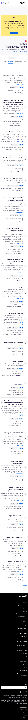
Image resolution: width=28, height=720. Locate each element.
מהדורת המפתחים (22, 645)
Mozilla (23, 596)
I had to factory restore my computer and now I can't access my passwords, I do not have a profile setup (12, 402)
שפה (26, 684)
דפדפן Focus (23, 636)
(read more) (20, 84)
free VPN (20, 287)
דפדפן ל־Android (22, 631)
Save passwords (11, 527)
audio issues (19, 73)
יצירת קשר (24, 717)
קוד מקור (24, 608)
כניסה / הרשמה (23, 665)
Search (9, 3)
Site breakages (12, 551)
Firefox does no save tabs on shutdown (17, 462)
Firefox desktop (22, 628)
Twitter (25, 611)
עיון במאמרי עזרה (22, 616)
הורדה (25, 625)
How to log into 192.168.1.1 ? (15, 313)
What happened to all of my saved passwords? (16, 516)
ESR (15, 147)
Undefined (13, 168)
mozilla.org (23, 707)
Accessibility (12, 390)
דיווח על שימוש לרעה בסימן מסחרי (18, 606)
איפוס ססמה (23, 670)
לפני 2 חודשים (10, 94)
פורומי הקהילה (21, 9)
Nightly (25, 653)
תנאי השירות (23, 709)
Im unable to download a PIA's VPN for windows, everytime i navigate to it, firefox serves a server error (13, 102)
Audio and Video (12, 90)
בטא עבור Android (22, 650)
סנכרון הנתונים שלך (22, 673)
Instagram (20, 692)
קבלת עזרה (24, 675)
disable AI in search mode (15, 561)
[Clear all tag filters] (7, 58)
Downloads (13, 451)
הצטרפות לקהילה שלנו (21, 614)
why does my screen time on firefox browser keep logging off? (13, 341)
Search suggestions (11, 577)
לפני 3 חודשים (12, 125)
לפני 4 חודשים (10, 394)
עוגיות (25, 715)
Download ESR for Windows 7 (14, 132)
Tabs (14, 279)
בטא (26, 648)
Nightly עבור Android (21, 656)
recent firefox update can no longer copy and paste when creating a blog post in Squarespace (13, 198)
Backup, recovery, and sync (9, 422)
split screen (19, 382)
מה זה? (25, 667)
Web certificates (11, 330)
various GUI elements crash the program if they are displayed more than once (15, 230)
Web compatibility (11, 218)
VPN (15, 304)
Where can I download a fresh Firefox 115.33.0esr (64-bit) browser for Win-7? (15, 489)
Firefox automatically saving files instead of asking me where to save (13, 433)
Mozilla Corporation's (12, 695)
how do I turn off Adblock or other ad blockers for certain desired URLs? (12, 157)
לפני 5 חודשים (9, 149)
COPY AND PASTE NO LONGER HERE (13, 178)
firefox (11, 58)
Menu (5, 3)
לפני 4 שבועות (6, 334)
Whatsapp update (18, 361)
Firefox (19, 90)
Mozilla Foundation (21, 697)
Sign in (14, 351)
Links (14, 188)
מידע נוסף (14, 33)
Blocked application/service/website (12, 121)
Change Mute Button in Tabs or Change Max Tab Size (15, 260)
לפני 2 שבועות (4, 375)
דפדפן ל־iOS (23, 633)
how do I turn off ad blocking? (14, 537)
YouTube (23, 692)
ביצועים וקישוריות (12, 249)
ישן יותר (25, 585)
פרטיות (25, 712)
